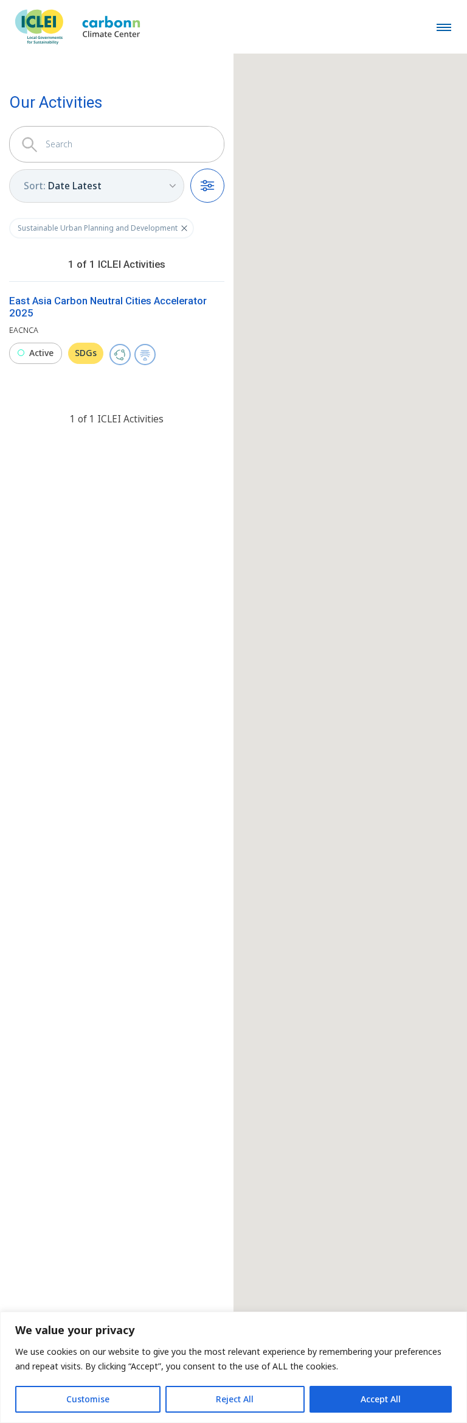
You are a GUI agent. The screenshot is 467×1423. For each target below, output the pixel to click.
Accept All (381, 1399)
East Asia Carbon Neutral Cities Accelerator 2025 (108, 307)
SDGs (86, 352)
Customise (87, 1399)
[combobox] (96, 186)
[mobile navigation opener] (444, 27)
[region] (233, 1367)
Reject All (235, 1399)
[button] (184, 228)
